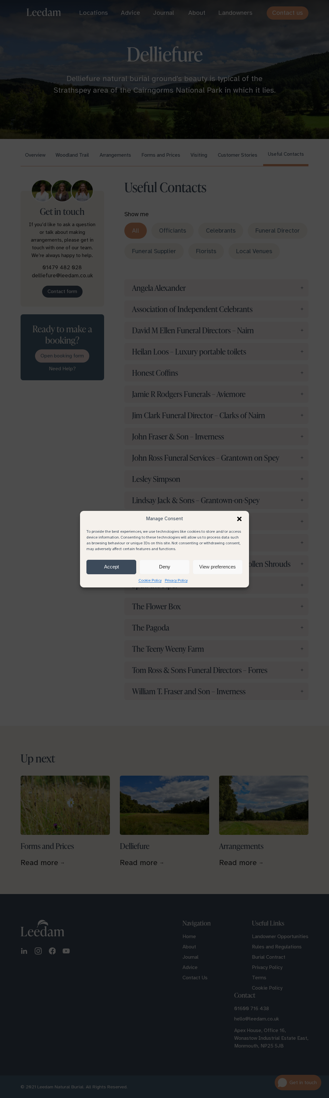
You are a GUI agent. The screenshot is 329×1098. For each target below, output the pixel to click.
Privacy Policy (176, 580)
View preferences (217, 566)
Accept (111, 566)
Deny (164, 566)
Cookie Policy (150, 580)
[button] (239, 519)
